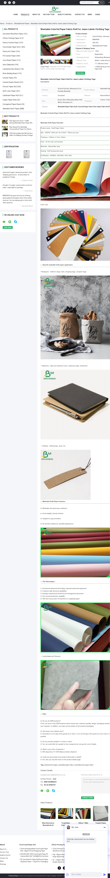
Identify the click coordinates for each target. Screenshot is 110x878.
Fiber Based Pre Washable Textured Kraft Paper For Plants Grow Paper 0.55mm (20, 129)
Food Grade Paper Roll (11, 47)
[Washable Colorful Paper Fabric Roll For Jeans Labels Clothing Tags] (55, 45)
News (90, 14)
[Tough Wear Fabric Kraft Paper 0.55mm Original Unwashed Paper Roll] (65, 813)
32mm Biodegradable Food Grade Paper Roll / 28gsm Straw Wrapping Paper (34, 850)
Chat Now (80, 73)
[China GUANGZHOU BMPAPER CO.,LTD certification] (9, 154)
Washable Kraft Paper (21, 23)
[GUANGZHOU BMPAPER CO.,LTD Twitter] (9, 2)
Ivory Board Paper (9, 60)
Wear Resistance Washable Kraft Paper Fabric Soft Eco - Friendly (48, 824)
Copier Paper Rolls (10, 100)
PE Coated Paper (9, 56)
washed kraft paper (51, 765)
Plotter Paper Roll (10, 87)
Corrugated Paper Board (12, 104)
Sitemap (3, 864)
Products (25, 14)
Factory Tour (48, 14)
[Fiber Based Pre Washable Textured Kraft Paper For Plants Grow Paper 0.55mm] (5, 128)
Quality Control (65, 14)
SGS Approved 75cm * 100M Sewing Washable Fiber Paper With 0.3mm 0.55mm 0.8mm (21, 123)
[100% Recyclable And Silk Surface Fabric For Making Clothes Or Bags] (5, 134)
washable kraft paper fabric (84, 765)
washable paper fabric (66, 765)
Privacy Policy (13, 876)
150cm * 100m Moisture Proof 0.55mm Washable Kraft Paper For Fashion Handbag (83, 824)
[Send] (104, 874)
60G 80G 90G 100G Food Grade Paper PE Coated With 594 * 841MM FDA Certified (34, 855)
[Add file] (67, 874)
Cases (97, 14)
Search (101, 2)
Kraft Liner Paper (9, 91)
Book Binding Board (10, 73)
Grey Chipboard (8, 65)
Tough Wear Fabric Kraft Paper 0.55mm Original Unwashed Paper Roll (66, 824)
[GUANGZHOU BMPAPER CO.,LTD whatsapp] (11, 222)
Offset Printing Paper (11, 38)
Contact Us (79, 14)
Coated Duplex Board (11, 82)
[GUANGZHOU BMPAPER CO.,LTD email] (5, 222)
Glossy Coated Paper (11, 43)
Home (15, 14)
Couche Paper (8, 78)
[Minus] (104, 827)
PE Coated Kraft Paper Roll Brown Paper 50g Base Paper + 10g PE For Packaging (34, 860)
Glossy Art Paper (9, 51)
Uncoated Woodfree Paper (13, 34)
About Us (36, 14)
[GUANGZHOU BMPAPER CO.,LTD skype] (17, 222)
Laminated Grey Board (11, 69)
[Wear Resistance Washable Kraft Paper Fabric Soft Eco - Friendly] (48, 813)
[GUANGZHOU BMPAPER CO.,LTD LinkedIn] (14, 2)
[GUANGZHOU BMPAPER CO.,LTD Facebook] (5, 2)
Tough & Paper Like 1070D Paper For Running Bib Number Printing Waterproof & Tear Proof (100, 824)
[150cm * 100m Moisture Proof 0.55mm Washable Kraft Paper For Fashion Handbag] (83, 813)
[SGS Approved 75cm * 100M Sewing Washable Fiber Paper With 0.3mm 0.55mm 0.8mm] (5, 121)
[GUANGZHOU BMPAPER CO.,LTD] (55, 9)
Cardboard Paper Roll (11, 95)
